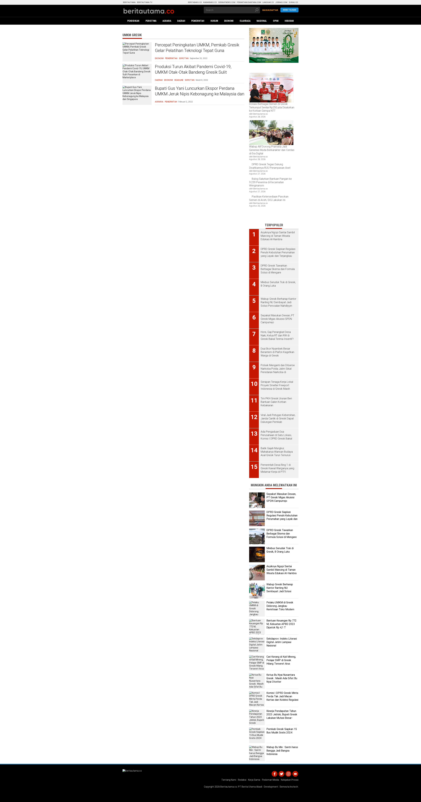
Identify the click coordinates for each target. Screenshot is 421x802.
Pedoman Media (270, 779)
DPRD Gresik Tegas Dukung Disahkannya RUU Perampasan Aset (269, 166)
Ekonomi (159, 58)
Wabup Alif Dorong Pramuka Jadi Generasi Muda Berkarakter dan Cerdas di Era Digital (271, 150)
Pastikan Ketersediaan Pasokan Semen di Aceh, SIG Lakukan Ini (268, 198)
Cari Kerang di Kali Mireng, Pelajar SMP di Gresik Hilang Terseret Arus (281, 660)
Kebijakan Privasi (289, 779)
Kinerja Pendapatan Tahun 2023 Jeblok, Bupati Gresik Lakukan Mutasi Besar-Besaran (281, 716)
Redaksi (242, 779)
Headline (178, 80)
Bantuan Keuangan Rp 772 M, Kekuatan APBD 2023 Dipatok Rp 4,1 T (281, 624)
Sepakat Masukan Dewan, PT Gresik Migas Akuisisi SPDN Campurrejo (281, 497)
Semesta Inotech (289, 786)
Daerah (159, 80)
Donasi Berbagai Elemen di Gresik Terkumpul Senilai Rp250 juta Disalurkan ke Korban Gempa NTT (271, 107)
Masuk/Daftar (270, 10)
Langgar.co (268, 2)
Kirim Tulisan (289, 10)
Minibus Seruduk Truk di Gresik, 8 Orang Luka (280, 550)
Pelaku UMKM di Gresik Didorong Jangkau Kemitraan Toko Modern (280, 606)
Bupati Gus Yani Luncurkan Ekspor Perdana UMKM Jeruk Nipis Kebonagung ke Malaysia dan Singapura (199, 94)
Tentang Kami (228, 779)
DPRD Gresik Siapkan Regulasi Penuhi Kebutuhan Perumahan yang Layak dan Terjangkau (281, 517)
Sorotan (183, 58)
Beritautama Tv (144, 2)
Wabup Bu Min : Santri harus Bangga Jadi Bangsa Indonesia (282, 751)
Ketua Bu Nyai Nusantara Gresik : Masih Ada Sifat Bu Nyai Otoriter (281, 678)
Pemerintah (171, 58)
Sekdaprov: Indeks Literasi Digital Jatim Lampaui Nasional (281, 642)
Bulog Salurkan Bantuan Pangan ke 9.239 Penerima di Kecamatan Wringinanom (270, 182)
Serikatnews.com (226, 2)
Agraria (159, 102)
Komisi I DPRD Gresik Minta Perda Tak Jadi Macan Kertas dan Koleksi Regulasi (282, 696)
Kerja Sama (254, 779)
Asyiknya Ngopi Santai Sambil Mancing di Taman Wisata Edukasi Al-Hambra (281, 570)
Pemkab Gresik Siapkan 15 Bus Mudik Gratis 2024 (281, 731)
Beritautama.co (228, 786)
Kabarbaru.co (210, 2)
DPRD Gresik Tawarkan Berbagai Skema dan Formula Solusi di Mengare (281, 534)
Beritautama (129, 2)
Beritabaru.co (195, 2)
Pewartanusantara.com (249, 2)
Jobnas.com (281, 2)
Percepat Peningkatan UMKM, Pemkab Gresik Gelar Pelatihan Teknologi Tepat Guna (197, 47)
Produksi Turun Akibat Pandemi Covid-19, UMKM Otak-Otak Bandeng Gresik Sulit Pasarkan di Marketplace (193, 72)
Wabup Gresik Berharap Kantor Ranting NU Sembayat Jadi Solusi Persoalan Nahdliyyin (279, 589)
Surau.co (293, 2)
